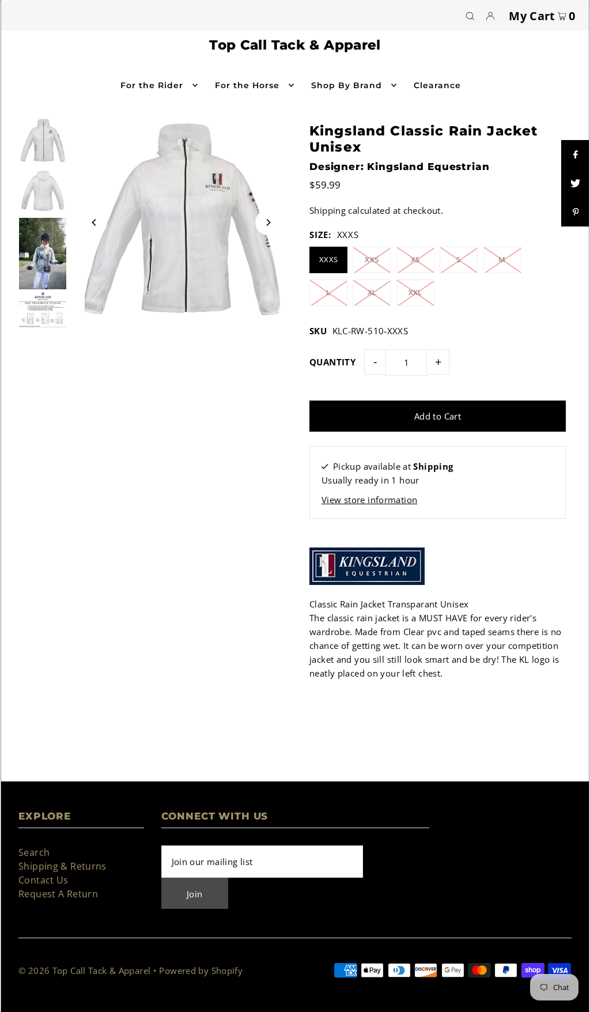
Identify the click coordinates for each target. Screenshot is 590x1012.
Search (34, 852)
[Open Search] (470, 15)
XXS (372, 259)
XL (372, 292)
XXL (415, 292)
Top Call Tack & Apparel (295, 45)
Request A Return (58, 894)
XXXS (328, 259)
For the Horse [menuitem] (247, 85)
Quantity (332, 362)
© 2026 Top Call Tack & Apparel (84, 970)
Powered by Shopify (201, 970)
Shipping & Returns (62, 866)
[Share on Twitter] (575, 183)
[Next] (268, 222)
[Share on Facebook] (575, 154)
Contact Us (43, 880)
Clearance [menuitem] (437, 85)
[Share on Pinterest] (575, 212)
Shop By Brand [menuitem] (347, 85)
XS (415, 259)
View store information (369, 499)
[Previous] (94, 222)
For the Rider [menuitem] (152, 85)
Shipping (327, 210)
